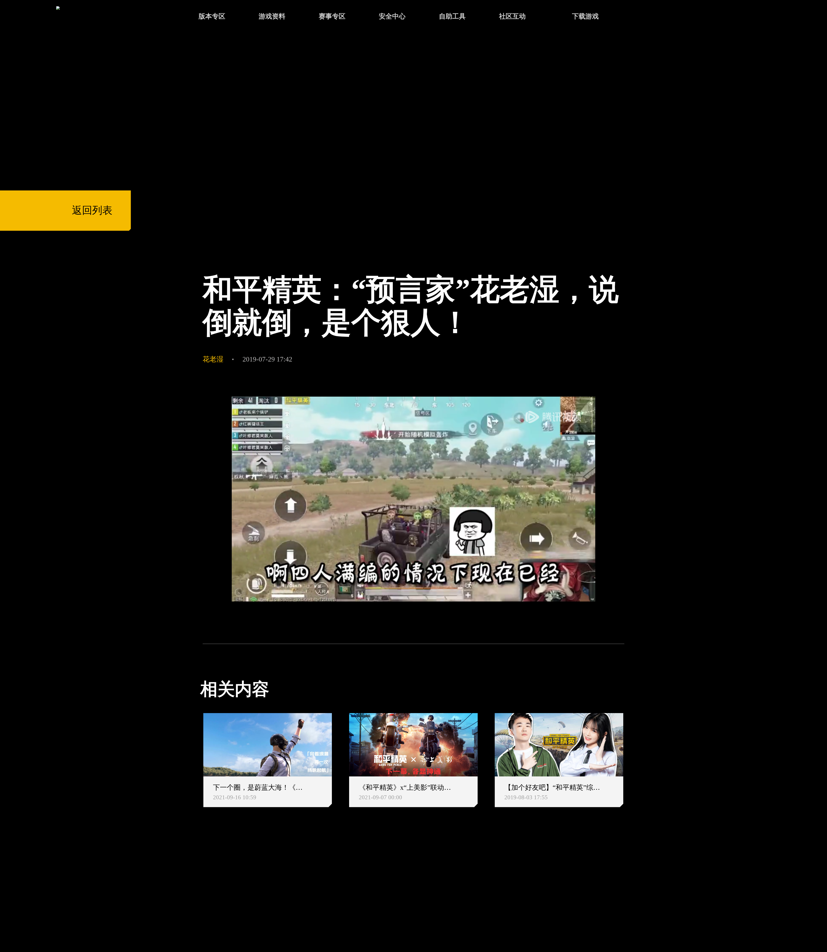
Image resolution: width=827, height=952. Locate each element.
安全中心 (392, 16)
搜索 (643, 17)
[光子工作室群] (191, 888)
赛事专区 (332, 16)
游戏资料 (272, 16)
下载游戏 (585, 16)
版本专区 (212, 16)
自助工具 (452, 16)
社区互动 (512, 16)
